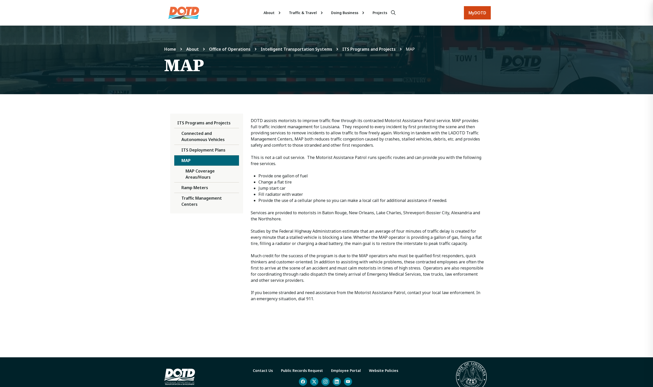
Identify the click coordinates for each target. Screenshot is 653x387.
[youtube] (348, 382)
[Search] (393, 13)
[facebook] (303, 382)
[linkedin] (337, 382)
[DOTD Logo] (183, 13)
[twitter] (314, 382)
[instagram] (325, 382)
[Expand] (280, 13)
